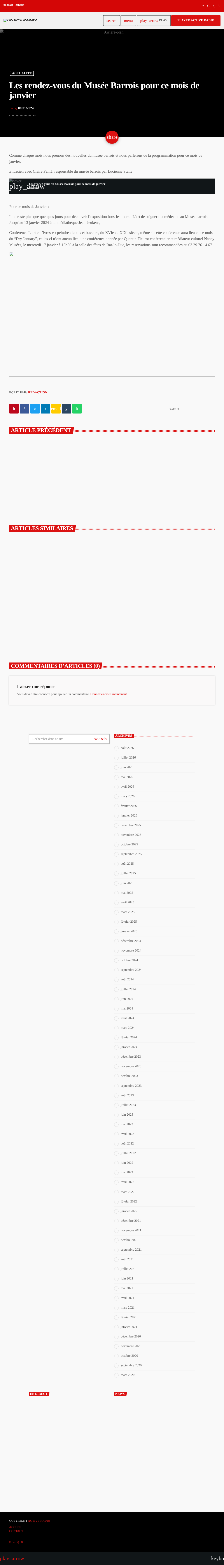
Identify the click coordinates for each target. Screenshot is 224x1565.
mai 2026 (127, 777)
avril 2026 (127, 787)
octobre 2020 (129, 1356)
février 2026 (129, 806)
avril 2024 (127, 1018)
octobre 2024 (129, 960)
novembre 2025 (131, 835)
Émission (43, 1450)
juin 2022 (127, 1163)
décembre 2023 (131, 1057)
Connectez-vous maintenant (108, 694)
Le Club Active (45, 1458)
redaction (37, 392)
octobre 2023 (129, 1076)
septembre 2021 (131, 1249)
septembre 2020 (131, 1365)
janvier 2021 (129, 1327)
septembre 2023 (131, 1086)
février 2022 (129, 1201)
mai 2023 (127, 1124)
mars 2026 (128, 796)
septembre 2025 (131, 854)
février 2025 (129, 922)
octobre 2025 (129, 844)
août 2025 (127, 864)
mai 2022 (127, 1172)
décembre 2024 (131, 941)
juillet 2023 (128, 1105)
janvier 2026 (129, 815)
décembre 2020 (131, 1336)
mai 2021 (127, 1288)
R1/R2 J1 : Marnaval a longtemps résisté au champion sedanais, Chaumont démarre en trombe (162, 624)
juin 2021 (127, 1278)
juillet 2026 (128, 757)
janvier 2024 (129, 1047)
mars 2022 (128, 1192)
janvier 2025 (129, 931)
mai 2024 (127, 1008)
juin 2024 (127, 999)
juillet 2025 (128, 873)
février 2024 (129, 1037)
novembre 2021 (131, 1230)
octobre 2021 (129, 1240)
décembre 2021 (131, 1221)
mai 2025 (127, 893)
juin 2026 (127, 767)
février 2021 (129, 1317)
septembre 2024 (131, 970)
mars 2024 (128, 1028)
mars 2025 (128, 912)
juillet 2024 (128, 989)
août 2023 (127, 1095)
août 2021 (127, 1259)
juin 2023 (127, 1114)
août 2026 (127, 748)
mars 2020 (128, 1375)
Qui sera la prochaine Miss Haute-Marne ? (157, 1477)
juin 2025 (127, 883)
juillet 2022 (128, 1153)
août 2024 (127, 979)
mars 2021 (128, 1307)
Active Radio (39, 1520)
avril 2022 (127, 1182)
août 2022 (127, 1143)
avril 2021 (127, 1298)
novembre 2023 (131, 1066)
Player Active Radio (195, 20)
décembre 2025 (131, 825)
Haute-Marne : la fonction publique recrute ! (158, 1422)
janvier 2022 (129, 1211)
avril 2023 (127, 1134)
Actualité (22, 73)
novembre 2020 (131, 1346)
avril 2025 (127, 902)
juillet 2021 (128, 1269)
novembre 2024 (131, 950)
